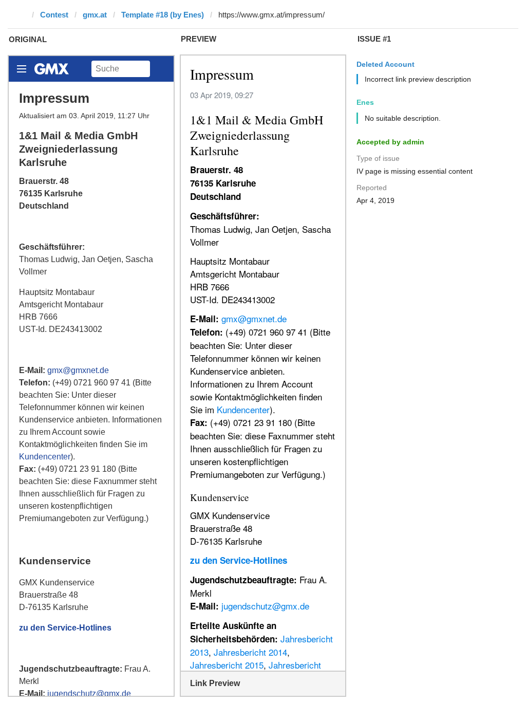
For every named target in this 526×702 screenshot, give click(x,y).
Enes (365, 102)
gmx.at (95, 14)
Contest (54, 14)
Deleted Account (385, 64)
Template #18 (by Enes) (162, 14)
